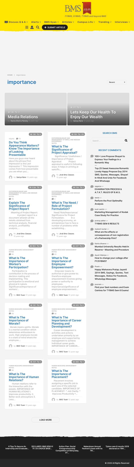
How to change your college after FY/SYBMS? (111, 259)
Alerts (35, 22)
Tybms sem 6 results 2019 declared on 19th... (117, 447)
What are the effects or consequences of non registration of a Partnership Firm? (112, 235)
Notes (54, 143)
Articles (67, 22)
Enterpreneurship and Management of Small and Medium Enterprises (66, 139)
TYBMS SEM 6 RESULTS (107, 223)
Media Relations (23, 116)
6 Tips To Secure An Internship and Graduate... (17, 447)
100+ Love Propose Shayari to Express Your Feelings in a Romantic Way (110, 159)
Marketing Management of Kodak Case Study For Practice (111, 214)
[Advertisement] (67, 54)
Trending (103, 22)
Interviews (121, 22)
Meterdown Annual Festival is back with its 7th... (92, 448)
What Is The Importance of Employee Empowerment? (62, 262)
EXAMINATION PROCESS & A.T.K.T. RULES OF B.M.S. (108, 191)
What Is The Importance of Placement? (61, 374)
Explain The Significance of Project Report (19, 205)
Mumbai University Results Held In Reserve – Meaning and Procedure (112, 248)
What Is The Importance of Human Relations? (24, 377)
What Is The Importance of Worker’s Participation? (18, 262)
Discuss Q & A (17, 22)
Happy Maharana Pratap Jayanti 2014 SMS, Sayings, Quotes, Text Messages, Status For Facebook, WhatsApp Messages (111, 274)
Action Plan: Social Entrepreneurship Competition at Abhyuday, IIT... (67, 449)
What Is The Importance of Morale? (18, 320)
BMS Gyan (50, 22)
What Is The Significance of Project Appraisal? (64, 149)
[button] (26, 27)
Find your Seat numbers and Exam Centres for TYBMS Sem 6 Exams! (112, 289)
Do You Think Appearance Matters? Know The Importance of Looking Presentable (24, 148)
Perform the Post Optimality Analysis (108, 202)
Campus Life (85, 22)
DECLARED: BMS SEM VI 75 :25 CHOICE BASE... (42, 447)
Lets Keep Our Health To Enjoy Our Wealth (93, 114)
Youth (11, 139)
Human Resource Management (21, 250)
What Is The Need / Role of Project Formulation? (65, 205)
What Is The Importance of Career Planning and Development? (66, 322)
